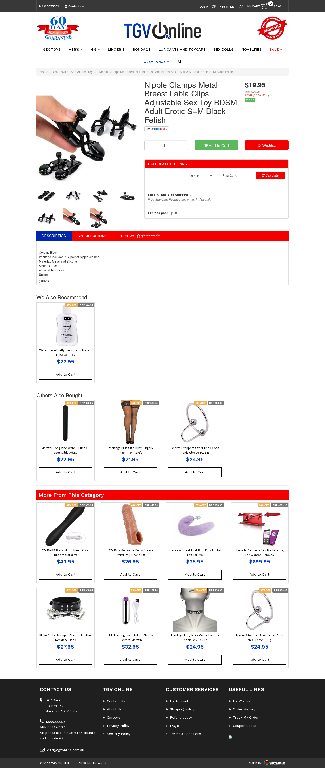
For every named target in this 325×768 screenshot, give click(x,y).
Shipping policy (182, 709)
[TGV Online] (162, 31)
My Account (179, 701)
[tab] (54, 236)
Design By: (255, 762)
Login (203, 6)
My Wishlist (242, 701)
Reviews (127, 236)
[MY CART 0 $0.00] (284, 7)
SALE (275, 49)
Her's (74, 49)
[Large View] (46, 196)
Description (54, 236)
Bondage (142, 49)
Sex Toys (52, 49)
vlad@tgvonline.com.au (65, 750)
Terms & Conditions (185, 734)
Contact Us (116, 701)
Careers (113, 718)
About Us (114, 709)
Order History (244, 709)
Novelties (251, 49)
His (94, 49)
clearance (155, 62)
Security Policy (118, 734)
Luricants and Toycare (182, 49)
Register (226, 6)
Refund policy (181, 718)
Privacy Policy (118, 726)
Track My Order (246, 718)
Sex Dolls (223, 49)
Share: (150, 129)
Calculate (272, 175)
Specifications (92, 236)
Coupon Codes (244, 726)
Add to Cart (218, 145)
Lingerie (116, 49)
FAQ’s (174, 726)
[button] (267, 145)
